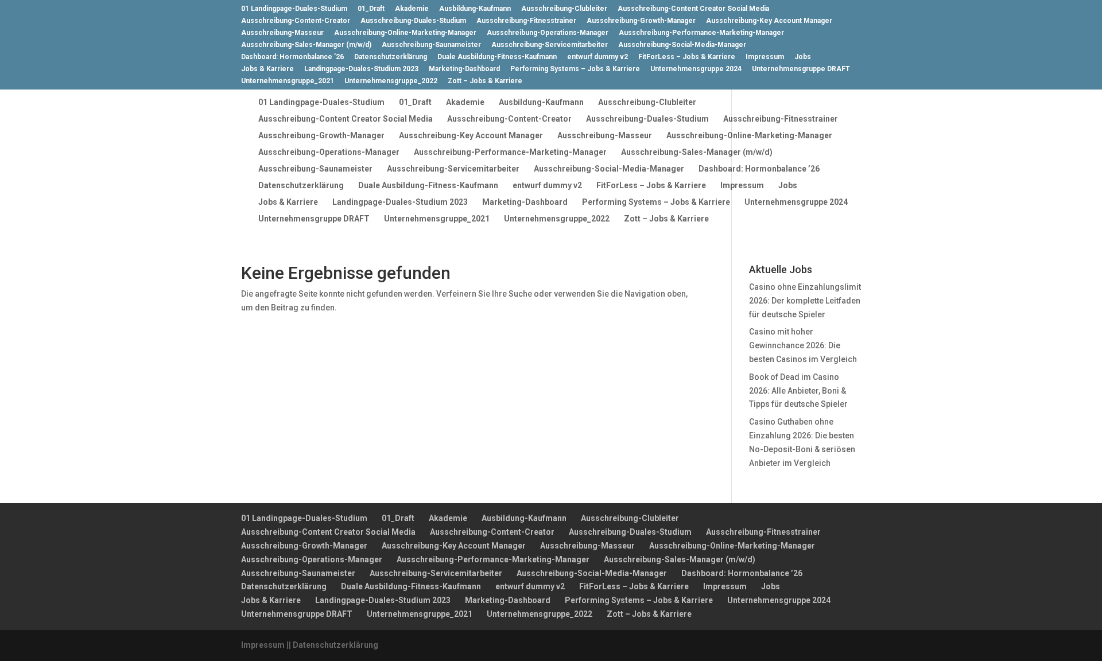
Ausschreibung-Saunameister (431, 45)
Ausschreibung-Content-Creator (295, 21)
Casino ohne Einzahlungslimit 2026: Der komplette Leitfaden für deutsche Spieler (805, 300)
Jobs (802, 57)
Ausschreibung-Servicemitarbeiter (549, 45)
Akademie (412, 9)
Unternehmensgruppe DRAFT (801, 69)
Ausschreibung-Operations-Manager (547, 33)
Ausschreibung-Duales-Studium (413, 21)
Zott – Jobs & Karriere (485, 81)
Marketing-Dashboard (464, 69)
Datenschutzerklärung (390, 57)
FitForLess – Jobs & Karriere (686, 57)
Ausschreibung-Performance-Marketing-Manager (701, 33)
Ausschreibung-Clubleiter (564, 9)
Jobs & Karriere (267, 69)
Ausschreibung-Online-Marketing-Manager (405, 33)
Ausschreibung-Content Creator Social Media (693, 9)
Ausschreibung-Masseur (282, 33)
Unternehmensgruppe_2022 (390, 81)
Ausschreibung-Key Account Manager (769, 21)
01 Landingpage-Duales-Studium (294, 9)
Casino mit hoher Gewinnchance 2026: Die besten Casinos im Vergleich (803, 345)
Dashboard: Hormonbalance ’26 (292, 57)
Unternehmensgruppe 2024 (696, 69)
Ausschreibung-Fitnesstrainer (526, 21)
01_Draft (371, 9)
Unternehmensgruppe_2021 (287, 81)
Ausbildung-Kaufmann (475, 9)
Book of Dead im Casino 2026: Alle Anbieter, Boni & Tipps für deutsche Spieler (798, 390)
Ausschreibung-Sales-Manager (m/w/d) (306, 45)
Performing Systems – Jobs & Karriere (575, 69)
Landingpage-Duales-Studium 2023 (361, 69)
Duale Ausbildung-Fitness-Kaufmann (497, 57)
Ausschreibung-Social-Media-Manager (682, 45)
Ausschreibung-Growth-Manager (641, 21)
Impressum (765, 57)
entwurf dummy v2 (597, 57)
